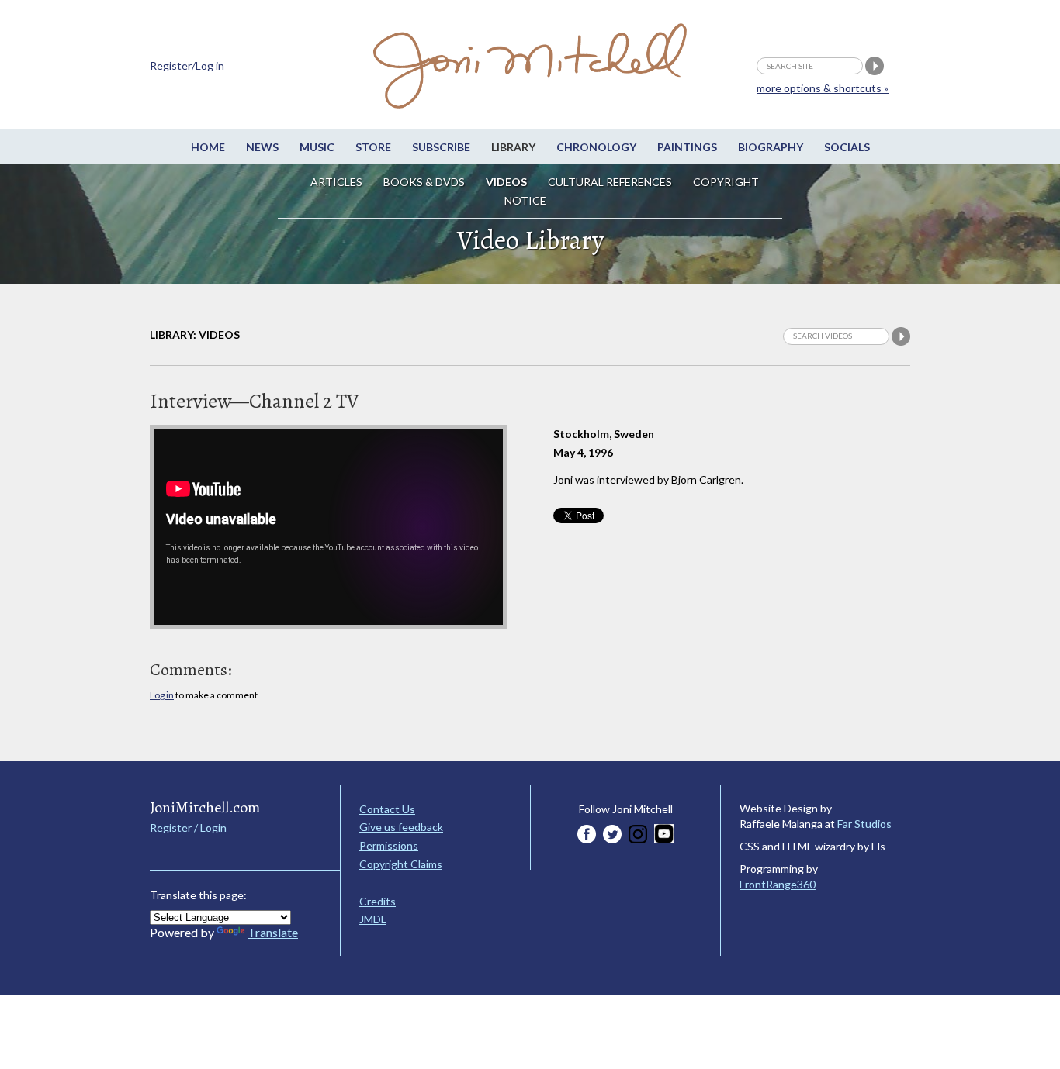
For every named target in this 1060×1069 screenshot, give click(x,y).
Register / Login (188, 827)
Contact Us (387, 809)
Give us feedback (401, 826)
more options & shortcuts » (823, 88)
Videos (506, 181)
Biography (770, 146)
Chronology (596, 146)
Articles (336, 181)
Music (317, 146)
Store (373, 146)
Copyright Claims (400, 864)
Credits (377, 901)
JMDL (372, 919)
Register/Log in (187, 65)
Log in (162, 695)
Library (513, 146)
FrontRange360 (778, 884)
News (262, 146)
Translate (273, 932)
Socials (847, 146)
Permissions (388, 845)
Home (208, 146)
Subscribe (441, 146)
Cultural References (610, 181)
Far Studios (864, 823)
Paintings (687, 146)
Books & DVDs (424, 181)
